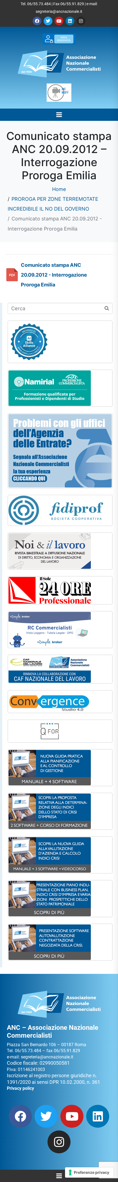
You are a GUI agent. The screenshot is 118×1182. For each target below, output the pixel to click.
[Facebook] (37, 21)
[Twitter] (48, 21)
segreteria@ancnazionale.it (59, 11)
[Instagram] (81, 21)
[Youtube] (59, 21)
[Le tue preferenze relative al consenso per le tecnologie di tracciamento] (89, 1172)
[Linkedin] (70, 21)
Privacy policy (20, 1088)
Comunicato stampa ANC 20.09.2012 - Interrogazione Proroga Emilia (54, 275)
